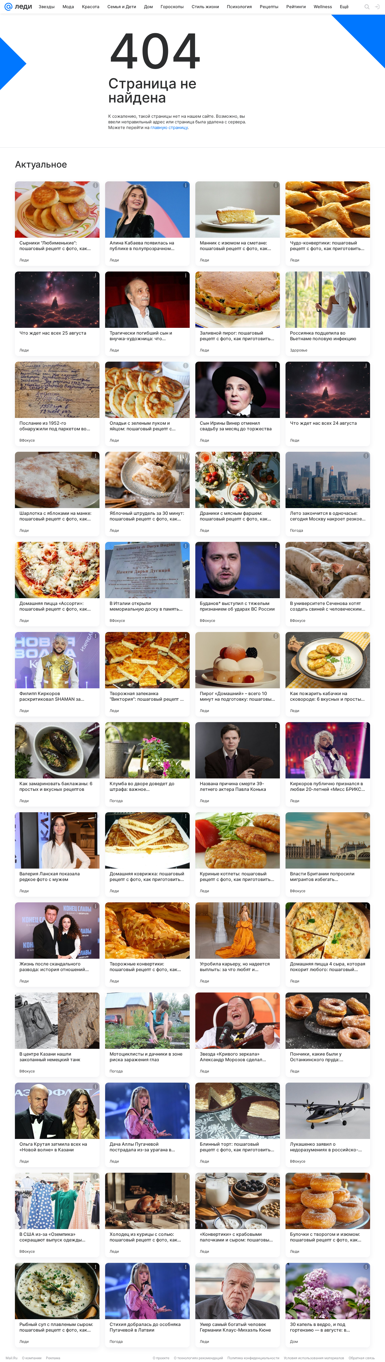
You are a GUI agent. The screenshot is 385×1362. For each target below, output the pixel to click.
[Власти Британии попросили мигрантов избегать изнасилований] (328, 854)
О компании (31, 1358)
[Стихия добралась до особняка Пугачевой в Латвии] (147, 1305)
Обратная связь (362, 1358)
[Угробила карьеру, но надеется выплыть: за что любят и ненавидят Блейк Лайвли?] (237, 944)
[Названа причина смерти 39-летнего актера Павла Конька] (237, 764)
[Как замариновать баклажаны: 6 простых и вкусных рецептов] (57, 764)
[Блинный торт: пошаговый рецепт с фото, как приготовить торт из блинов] (237, 1125)
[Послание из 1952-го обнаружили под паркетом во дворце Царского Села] (57, 404)
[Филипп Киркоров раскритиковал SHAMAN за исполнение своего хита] (57, 674)
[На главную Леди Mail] (22, 7)
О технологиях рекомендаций (198, 1358)
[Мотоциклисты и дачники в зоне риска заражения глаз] (147, 1034)
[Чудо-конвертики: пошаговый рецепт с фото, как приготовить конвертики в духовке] (328, 223)
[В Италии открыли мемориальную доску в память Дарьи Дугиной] (147, 584)
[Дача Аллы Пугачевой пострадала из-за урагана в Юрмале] (147, 1125)
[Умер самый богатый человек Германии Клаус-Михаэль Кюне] (237, 1305)
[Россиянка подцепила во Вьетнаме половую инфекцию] (328, 313)
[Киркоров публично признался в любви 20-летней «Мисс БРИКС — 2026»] (328, 764)
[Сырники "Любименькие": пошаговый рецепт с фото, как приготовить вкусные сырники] (57, 223)
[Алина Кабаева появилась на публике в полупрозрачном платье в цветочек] (147, 223)
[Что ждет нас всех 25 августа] (57, 313)
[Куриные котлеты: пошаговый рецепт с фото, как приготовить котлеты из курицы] (237, 854)
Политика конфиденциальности (253, 1358)
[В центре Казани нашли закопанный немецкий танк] (57, 1034)
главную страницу (169, 127)
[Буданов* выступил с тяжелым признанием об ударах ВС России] (237, 584)
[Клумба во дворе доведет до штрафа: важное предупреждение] (147, 764)
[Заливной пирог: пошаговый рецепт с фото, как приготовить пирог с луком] (237, 313)
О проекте (161, 1358)
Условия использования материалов (314, 1358)
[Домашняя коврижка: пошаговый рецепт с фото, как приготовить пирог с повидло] (147, 854)
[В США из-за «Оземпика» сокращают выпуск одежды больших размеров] (57, 1215)
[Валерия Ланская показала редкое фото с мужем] (57, 854)
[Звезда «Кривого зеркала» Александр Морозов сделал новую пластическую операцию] (237, 1034)
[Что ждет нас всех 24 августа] (328, 404)
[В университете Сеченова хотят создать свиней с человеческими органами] (328, 584)
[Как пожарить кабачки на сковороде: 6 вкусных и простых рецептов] (328, 674)
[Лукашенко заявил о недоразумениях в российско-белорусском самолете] (328, 1125)
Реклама (53, 1358)
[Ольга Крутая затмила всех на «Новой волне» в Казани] (57, 1125)
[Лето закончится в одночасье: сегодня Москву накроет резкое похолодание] (328, 494)
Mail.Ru (11, 1358)
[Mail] (8, 7)
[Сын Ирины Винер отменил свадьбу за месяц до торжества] (237, 404)
